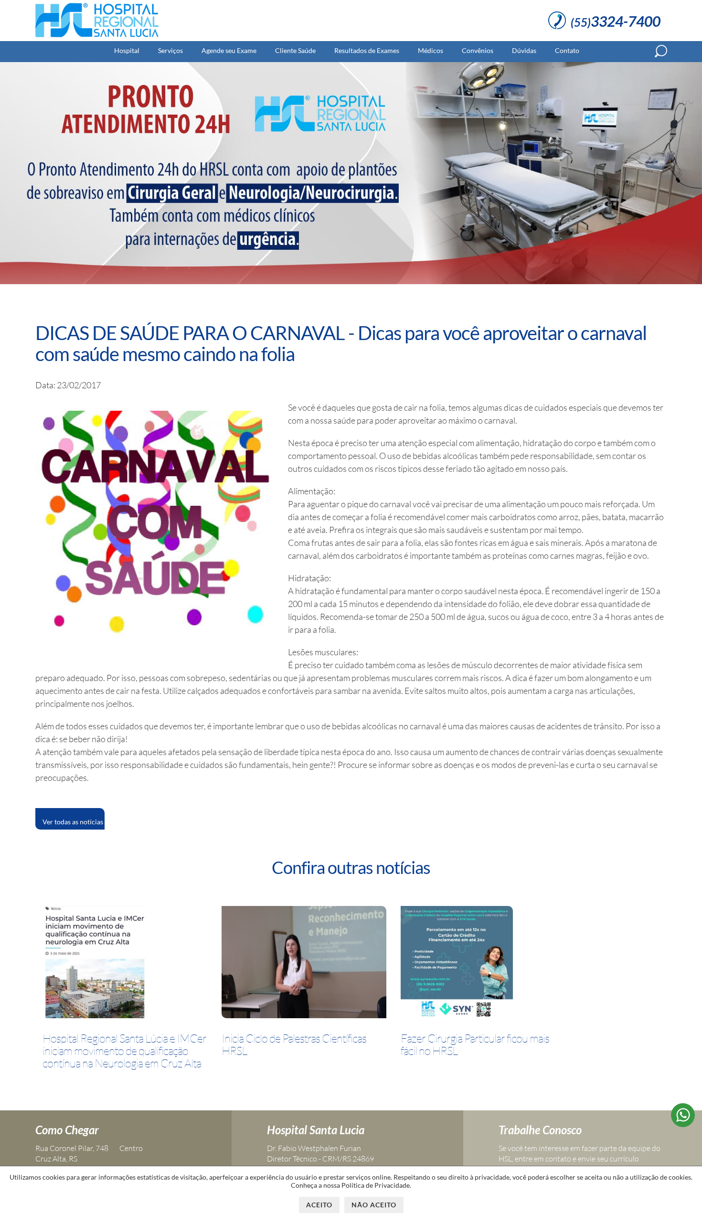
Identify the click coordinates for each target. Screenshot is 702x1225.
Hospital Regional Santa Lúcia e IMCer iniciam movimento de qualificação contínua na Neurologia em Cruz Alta (124, 1051)
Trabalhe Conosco (540, 1130)
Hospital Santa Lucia (315, 1130)
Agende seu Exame (229, 50)
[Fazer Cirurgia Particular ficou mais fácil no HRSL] (457, 964)
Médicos (430, 50)
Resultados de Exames (366, 50)
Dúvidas (524, 50)
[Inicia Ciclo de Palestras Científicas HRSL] (304, 964)
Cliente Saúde (295, 50)
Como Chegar (67, 1130)
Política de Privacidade (375, 1185)
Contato (567, 50)
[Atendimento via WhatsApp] (683, 1123)
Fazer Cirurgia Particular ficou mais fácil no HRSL (475, 1044)
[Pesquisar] (661, 51)
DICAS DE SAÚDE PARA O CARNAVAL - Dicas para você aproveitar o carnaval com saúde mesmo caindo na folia (341, 343)
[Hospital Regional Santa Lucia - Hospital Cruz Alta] (97, 37)
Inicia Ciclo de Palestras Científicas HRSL (294, 1044)
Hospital (126, 50)
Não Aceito (373, 1205)
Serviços (170, 50)
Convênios (477, 50)
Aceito (319, 1205)
